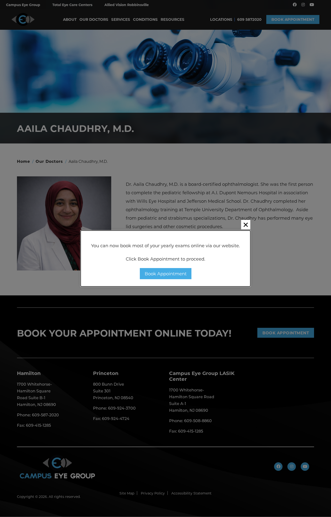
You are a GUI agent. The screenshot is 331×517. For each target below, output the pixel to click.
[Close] (245, 224)
